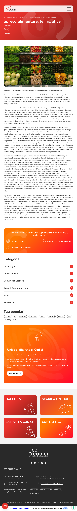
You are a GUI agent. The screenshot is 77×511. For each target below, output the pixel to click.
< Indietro (7, 34)
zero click (61, 316)
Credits (71, 502)
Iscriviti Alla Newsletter (52, 483)
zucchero (8, 316)
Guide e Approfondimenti (16, 288)
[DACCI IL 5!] (20, 405)
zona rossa (33, 316)
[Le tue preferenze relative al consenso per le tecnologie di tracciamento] (73, 507)
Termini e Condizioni (10, 490)
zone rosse (22, 316)
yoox (14, 320)
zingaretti (51, 316)
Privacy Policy (8, 492)
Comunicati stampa (14, 280)
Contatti (58, 490)
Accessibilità (22, 490)
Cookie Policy (18, 492)
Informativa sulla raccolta (19, 508)
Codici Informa (11, 273)
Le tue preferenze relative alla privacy (47, 508)
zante (69, 316)
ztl (15, 316)
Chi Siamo (34, 490)
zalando (7, 320)
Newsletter (9, 302)
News (6, 30)
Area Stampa (35, 494)
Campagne (10, 266)
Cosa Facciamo (46, 490)
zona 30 (42, 316)
